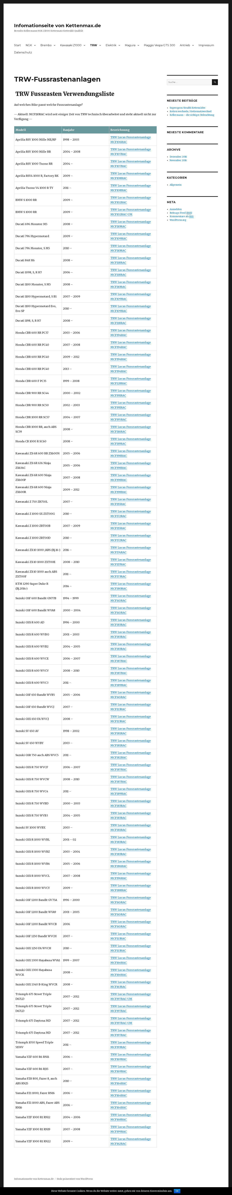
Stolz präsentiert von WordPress (75, 1178)
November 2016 (178, 160)
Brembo (46, 45)
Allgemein (175, 184)
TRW (93, 45)
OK (177, 1191)
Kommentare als (181, 216)
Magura (130, 45)
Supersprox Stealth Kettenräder (188, 107)
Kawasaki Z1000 (71, 45)
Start (17, 45)
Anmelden (176, 209)
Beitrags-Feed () (181, 212)
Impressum (206, 45)
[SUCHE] (215, 82)
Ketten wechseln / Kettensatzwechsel (190, 111)
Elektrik (111, 45)
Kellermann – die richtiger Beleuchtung (192, 115)
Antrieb (185, 45)
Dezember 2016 (178, 156)
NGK (29, 45)
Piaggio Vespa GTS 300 (159, 45)
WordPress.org (178, 220)
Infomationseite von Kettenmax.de (57, 25)
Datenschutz (23, 52)
